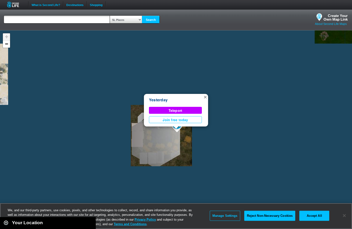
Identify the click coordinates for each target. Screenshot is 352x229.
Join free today (175, 119)
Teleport (175, 110)
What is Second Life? (46, 4)
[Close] (344, 215)
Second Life (16, 4)
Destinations (75, 4)
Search (151, 20)
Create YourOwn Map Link (336, 17)
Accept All (314, 216)
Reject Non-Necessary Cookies (270, 216)
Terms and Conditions (130, 224)
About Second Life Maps (331, 24)
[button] (205, 97)
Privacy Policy (145, 219)
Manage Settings (225, 216)
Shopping (96, 4)
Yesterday (158, 100)
